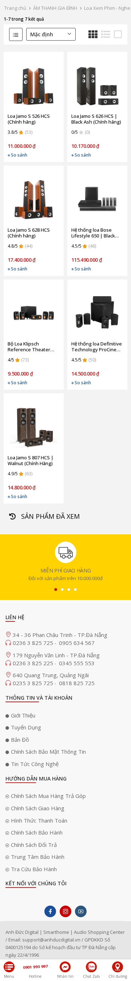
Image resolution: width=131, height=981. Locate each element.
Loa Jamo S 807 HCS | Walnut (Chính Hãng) (30, 460)
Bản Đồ (20, 739)
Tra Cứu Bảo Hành (34, 869)
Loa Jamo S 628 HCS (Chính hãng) (29, 233)
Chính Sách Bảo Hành (37, 832)
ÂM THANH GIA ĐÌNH (55, 8)
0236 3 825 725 (34, 642)
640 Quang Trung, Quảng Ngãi (51, 675)
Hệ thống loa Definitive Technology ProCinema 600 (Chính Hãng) (97, 346)
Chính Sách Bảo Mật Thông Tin (48, 751)
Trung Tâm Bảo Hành (37, 856)
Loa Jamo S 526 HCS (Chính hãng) (29, 119)
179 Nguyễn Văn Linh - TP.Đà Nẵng (56, 655)
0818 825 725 (77, 683)
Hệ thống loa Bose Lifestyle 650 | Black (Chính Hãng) (93, 233)
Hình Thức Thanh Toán (39, 820)
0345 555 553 (77, 663)
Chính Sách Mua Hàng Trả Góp (48, 795)
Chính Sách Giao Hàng (37, 808)
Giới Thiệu (23, 715)
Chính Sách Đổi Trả (34, 844)
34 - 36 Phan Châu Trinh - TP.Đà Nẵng (60, 635)
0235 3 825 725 (34, 683)
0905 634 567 (77, 642)
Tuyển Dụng (26, 727)
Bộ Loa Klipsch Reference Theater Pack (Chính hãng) (29, 346)
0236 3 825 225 (34, 663)
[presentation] (55, 589)
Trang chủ (15, 8)
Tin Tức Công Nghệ (35, 763)
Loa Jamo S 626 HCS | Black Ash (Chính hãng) (96, 119)
